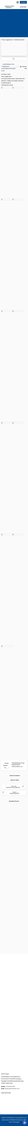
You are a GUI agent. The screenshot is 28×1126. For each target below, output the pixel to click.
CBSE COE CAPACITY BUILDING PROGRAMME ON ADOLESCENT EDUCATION (14, 905)
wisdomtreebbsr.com (17, 766)
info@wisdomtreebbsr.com (12, 1088)
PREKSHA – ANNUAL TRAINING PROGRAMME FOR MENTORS (13, 830)
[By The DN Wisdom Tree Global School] (13, 811)
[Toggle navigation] (17, 2)
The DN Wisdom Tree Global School (15, 1117)
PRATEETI (6, 941)
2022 (15, 22)
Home (10, 22)
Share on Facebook (15, 775)
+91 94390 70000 (10, 1086)
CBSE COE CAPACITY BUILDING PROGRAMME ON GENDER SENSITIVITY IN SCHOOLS (14, 867)
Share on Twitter (14, 780)
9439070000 (23, 7)
